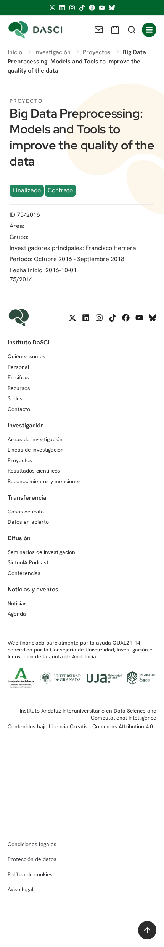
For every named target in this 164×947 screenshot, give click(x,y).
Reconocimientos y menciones (44, 481)
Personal (18, 367)
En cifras (18, 377)
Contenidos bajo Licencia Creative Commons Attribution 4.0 (80, 726)
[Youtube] (102, 8)
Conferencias (24, 573)
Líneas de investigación (36, 449)
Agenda (17, 613)
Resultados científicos (34, 470)
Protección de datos (32, 859)
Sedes (15, 398)
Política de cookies (30, 874)
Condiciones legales (32, 844)
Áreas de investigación (35, 439)
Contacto (19, 409)
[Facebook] (92, 8)
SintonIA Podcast (28, 562)
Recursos (19, 388)
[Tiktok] (82, 8)
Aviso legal (21, 889)
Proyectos (20, 460)
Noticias (17, 603)
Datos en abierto (28, 521)
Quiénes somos (26, 356)
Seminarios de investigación (41, 552)
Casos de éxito (26, 511)
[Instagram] (72, 8)
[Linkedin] (62, 8)
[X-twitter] (52, 8)
